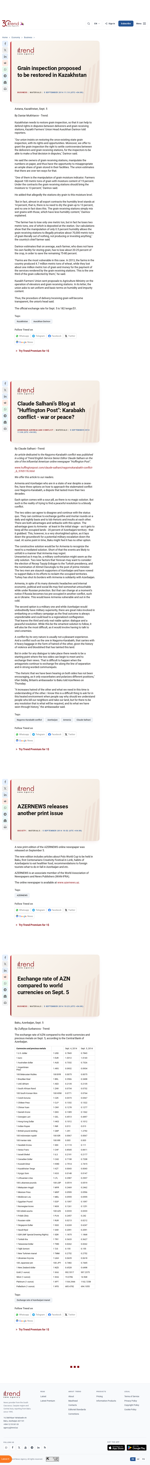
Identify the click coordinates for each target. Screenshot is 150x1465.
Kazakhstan (22, 321)
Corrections (73, 1414)
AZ (138, 1459)
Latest (43, 1396)
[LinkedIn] (38, 1447)
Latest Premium (47, 1401)
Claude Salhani (84, 720)
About (71, 1396)
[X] (19, 1447)
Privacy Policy (130, 1401)
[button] (5, 44)
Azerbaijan (52, 720)
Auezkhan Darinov (41, 321)
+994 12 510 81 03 (11, 1424)
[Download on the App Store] (116, 1448)
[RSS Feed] (44, 1447)
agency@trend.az (11, 1428)
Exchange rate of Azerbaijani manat (33, 1300)
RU (143, 1459)
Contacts (72, 1405)
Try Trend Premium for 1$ (33, 350)
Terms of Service (131, 1396)
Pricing (99, 1396)
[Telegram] (32, 1447)
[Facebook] (12, 1447)
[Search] (89, 24)
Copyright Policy (131, 1405)
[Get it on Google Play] (136, 1448)
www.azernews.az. (68, 882)
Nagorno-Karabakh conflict (29, 720)
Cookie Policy (130, 1409)
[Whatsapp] (6, 1447)
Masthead (73, 1401)
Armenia (67, 720)
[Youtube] (25, 1447)
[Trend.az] (13, 23)
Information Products (106, 1401)
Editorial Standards (77, 1409)
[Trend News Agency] (12, 1394)
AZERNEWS (22, 895)
